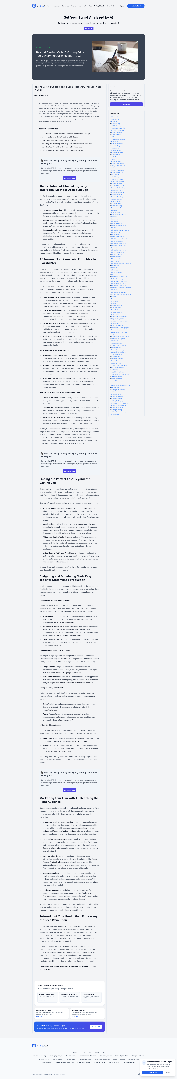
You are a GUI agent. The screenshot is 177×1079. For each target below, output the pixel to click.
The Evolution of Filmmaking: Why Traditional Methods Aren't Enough (66, 134)
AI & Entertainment (117, 152)
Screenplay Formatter (84, 1062)
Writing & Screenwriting (118, 405)
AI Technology (115, 146)
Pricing (73, 6)
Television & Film (116, 376)
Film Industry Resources (118, 283)
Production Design (117, 325)
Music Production (116, 312)
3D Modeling (115, 119)
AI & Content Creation (118, 139)
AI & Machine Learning (118, 128)
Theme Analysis (70, 1059)
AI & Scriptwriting (116, 132)
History (113, 296)
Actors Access (73, 508)
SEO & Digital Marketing (118, 352)
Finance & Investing (117, 248)
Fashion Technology (117, 279)
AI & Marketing (116, 150)
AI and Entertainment (118, 181)
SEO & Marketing (116, 354)
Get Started (88, 28)
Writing (113, 392)
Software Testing (116, 343)
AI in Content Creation (118, 179)
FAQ (85, 6)
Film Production (116, 232)
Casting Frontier (89, 508)
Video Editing (115, 381)
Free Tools (110, 6)
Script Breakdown (46, 1062)
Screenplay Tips (116, 363)
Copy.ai (45, 848)
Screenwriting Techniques (119, 365)
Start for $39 (96, 1027)
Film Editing (115, 265)
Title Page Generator (129, 1062)
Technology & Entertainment (120, 374)
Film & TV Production (117, 237)
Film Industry (115, 234)
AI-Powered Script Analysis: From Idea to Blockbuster (60, 137)
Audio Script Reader (85, 1059)
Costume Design (116, 203)
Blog (90, 6)
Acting (113, 159)
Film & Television (116, 223)
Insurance (114, 299)
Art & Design (115, 174)
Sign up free (153, 1072)
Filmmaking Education (118, 259)
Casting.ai (68, 537)
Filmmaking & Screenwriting (120, 230)
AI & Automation (116, 135)
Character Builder (99, 1062)
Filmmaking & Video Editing (119, 276)
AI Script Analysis (116, 183)
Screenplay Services (117, 361)
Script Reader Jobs (117, 359)
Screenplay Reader (106, 1056)
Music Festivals (116, 310)
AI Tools (113, 137)
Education (114, 217)
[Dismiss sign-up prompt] (173, 1060)
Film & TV (114, 228)
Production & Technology (119, 321)
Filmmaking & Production (119, 243)
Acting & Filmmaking (117, 163)
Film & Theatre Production (119, 281)
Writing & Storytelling (118, 390)
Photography (115, 323)
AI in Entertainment (117, 143)
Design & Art (115, 210)
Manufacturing (116, 308)
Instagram (80, 524)
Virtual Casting (70, 553)
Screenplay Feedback (121, 1056)
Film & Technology (117, 272)
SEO (112, 334)
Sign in (122, 6)
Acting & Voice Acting (117, 170)
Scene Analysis (57, 1059)
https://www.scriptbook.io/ (63, 378)
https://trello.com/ (50, 710)
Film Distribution (116, 254)
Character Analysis (43, 1059)
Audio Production (116, 157)
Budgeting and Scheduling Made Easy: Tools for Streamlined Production (67, 144)
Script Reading (115, 356)
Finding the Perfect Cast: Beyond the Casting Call (59, 140)
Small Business (116, 347)
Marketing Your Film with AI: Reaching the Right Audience (62, 147)
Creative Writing (116, 201)
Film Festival (115, 290)
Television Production (117, 372)
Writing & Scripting (117, 407)
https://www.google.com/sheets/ (69, 672)
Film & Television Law (117, 252)
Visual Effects (115, 387)
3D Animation (115, 117)
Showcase (65, 6)
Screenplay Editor (134, 1059)
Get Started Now (69, 178)
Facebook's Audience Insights (64, 831)
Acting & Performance (118, 166)
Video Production (116, 379)
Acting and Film (116, 161)
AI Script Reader (99, 6)
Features (57, 6)
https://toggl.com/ (79, 741)
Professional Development (119, 316)
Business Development (118, 192)
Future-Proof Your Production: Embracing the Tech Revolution (63, 150)
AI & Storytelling (116, 155)
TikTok (90, 524)
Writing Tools (115, 414)
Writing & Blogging (117, 401)
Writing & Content (116, 394)
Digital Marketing (116, 206)
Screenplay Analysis (56, 1056)
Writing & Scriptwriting (118, 412)
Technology (114, 370)
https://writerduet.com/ (62, 355)
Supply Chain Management (119, 350)
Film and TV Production (118, 245)
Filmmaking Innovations (118, 292)
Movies (113, 303)
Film (112, 274)
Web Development (117, 398)
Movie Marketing (116, 305)
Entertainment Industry (118, 214)
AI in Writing (115, 177)
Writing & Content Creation (119, 403)
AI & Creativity (115, 123)
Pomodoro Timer (114, 1062)
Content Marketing (117, 197)
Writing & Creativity (117, 396)
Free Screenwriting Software (65, 1062)
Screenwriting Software (118, 345)
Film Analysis (115, 261)
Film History (115, 270)
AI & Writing (115, 148)
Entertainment (115, 212)
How (79, 6)
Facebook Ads (55, 862)
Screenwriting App (119, 1059)
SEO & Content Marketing (119, 332)
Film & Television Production (120, 239)
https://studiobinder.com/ (64, 622)
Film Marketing (116, 257)
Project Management (117, 319)
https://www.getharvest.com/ (59, 751)
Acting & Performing (117, 172)
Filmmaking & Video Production (121, 263)
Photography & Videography (120, 327)
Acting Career (115, 168)
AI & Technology (116, 126)
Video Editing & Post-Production (121, 385)
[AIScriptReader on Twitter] (139, 1074)
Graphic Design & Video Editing (121, 294)
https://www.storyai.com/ (60, 365)
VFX (112, 383)
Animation (114, 141)
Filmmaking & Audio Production (121, 288)
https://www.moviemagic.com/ (69, 635)
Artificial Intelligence (117, 130)
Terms (97, 1052)
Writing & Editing (116, 410)
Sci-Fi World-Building (117, 367)
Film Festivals (115, 268)
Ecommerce (114, 219)
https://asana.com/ (65, 720)
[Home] (40, 6)
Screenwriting (115, 330)
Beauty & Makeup (116, 194)
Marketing (114, 301)
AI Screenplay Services (118, 186)
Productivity (115, 314)
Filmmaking (114, 221)
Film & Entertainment (117, 241)
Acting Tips (114, 121)
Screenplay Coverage (39, 1056)
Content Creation (116, 199)
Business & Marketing (118, 188)
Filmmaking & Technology (119, 250)
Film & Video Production (118, 225)
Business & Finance (117, 190)
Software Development (118, 339)
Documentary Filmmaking (119, 208)
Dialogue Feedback (138, 1056)
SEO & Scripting (116, 341)
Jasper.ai (55, 848)
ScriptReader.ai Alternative (88, 1056)
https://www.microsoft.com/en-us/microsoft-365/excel (71, 682)
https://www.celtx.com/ (52, 645)
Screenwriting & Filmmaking (120, 336)
